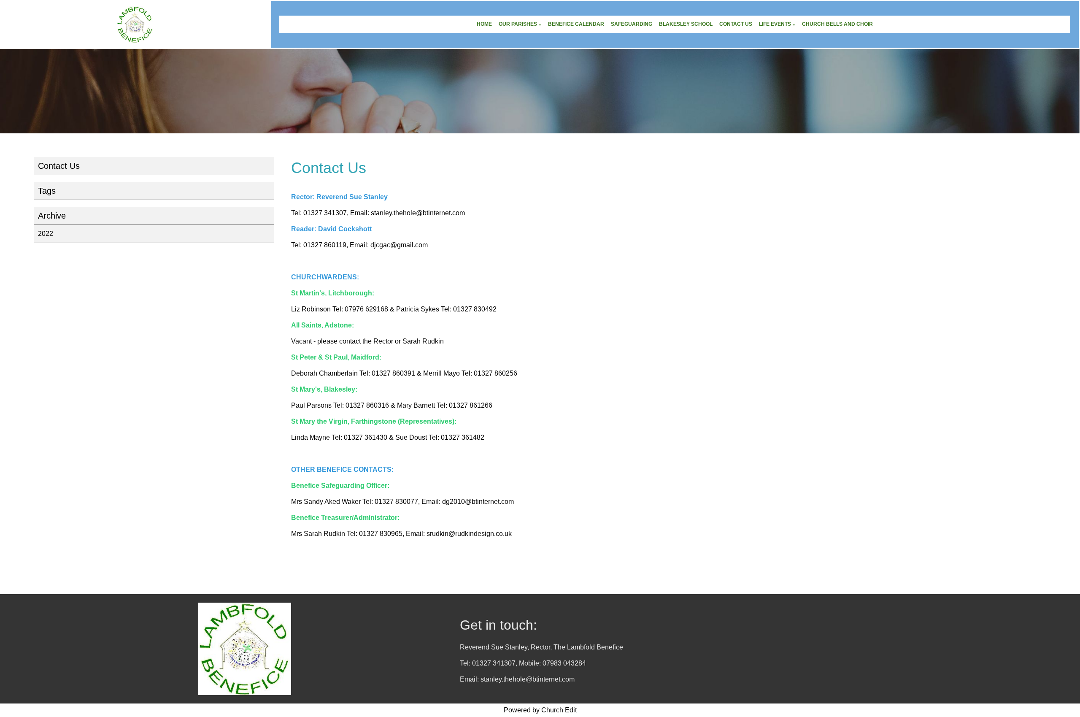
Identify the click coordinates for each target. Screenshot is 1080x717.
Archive (52, 215)
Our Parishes (518, 24)
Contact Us (735, 24)
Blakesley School (686, 24)
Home (484, 24)
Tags (47, 190)
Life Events (775, 24)
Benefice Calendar (576, 24)
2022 (45, 233)
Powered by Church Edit (540, 710)
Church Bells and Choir (837, 24)
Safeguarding (631, 24)
